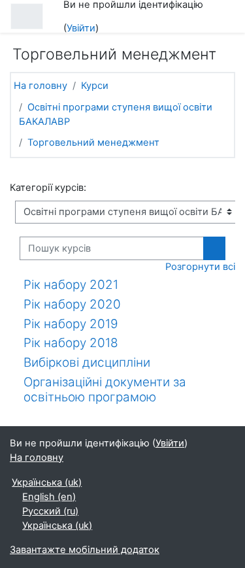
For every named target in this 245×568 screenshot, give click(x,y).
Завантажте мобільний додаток (84, 550)
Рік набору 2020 (72, 304)
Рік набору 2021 (71, 284)
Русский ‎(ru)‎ (50, 511)
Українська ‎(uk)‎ (47, 482)
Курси (94, 86)
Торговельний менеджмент (93, 142)
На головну (40, 86)
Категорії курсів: (48, 187)
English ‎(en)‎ (49, 497)
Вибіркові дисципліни (87, 362)
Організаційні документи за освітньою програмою (105, 390)
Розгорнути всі (200, 267)
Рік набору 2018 (71, 342)
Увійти (81, 28)
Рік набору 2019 (71, 323)
